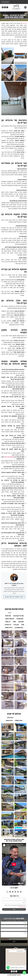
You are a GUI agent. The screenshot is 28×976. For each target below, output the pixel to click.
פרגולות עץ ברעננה (20, 62)
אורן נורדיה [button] (16, 624)
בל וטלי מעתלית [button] (8, 627)
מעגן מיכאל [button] (21, 622)
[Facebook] (3, 7)
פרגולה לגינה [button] (19, 717)
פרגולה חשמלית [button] (18, 720)
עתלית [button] (14, 622)
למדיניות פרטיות (22, 906)
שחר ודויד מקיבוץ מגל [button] (18, 616)
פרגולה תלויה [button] (10, 717)
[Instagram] (5, 7)
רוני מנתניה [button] (7, 622)
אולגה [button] (22, 624)
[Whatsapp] (7, 7)
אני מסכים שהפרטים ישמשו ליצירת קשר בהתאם (14, 939)
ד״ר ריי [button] (9, 613)
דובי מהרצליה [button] (8, 624)
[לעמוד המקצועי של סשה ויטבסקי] (14, 577)
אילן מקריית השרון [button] (9, 619)
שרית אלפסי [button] (8, 616)
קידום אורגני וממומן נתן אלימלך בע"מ (14, 975)
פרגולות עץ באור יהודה (7, 62)
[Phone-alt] (16, 971)
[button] (25, 7)
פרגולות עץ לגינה (9, 457)
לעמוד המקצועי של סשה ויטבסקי (14, 597)
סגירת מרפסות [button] (9, 720)
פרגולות (25, 23)
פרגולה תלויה (8, 79)
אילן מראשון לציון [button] (19, 627)
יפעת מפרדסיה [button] (19, 619)
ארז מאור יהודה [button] (17, 613)
